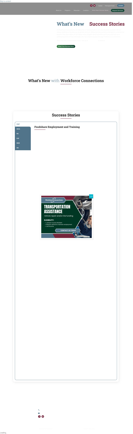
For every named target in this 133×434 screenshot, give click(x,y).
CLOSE (91, 196)
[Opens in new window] (66, 237)
